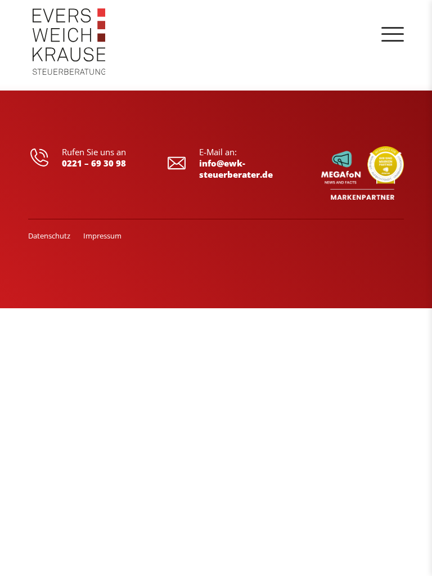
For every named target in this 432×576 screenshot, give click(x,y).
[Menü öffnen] (392, 34)
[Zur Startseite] (69, 45)
